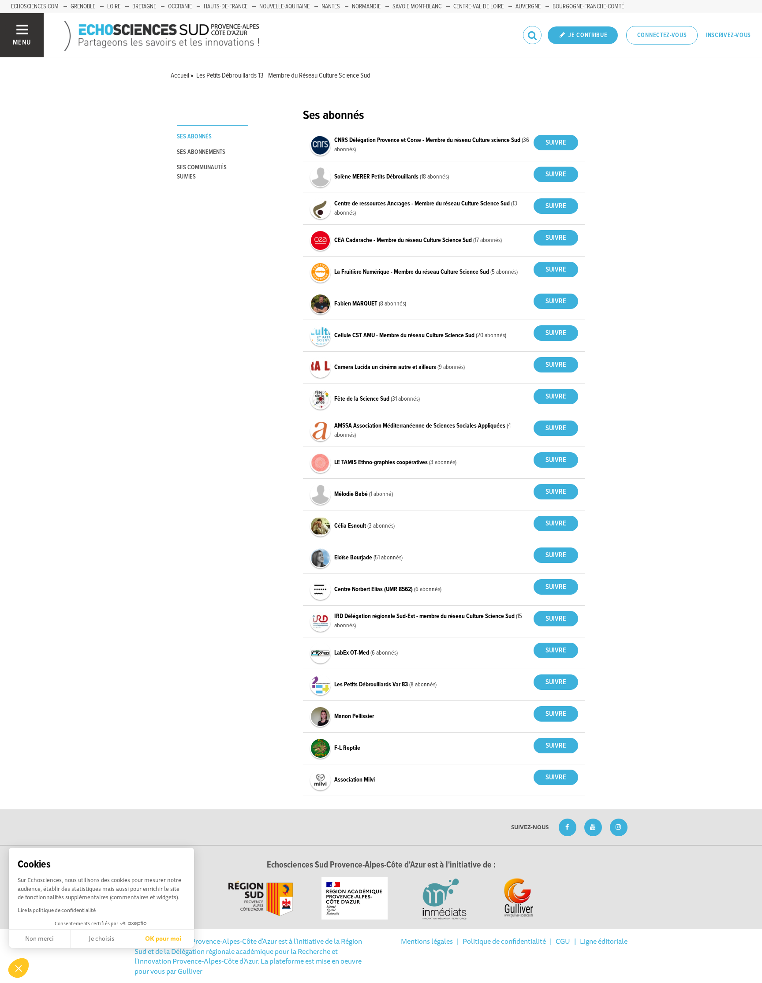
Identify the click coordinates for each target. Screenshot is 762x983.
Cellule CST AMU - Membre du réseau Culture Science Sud (405, 335)
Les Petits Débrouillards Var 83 (371, 685)
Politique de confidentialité (504, 941)
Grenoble (83, 7)
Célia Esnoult (350, 526)
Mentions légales (427, 941)
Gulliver (190, 971)
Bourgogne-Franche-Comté (588, 7)
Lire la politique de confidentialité (57, 910)
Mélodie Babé (351, 494)
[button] (18, 968)
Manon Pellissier (354, 716)
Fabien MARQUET (356, 304)
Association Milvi (354, 780)
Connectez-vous (662, 35)
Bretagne (144, 7)
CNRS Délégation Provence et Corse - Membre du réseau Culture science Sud (428, 140)
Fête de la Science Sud (362, 399)
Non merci (39, 938)
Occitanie (180, 7)
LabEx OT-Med (352, 653)
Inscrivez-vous (728, 35)
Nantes (330, 7)
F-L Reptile (347, 748)
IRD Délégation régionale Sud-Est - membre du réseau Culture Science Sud (425, 616)
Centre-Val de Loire (478, 7)
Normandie (366, 7)
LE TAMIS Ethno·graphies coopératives (381, 462)
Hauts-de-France (225, 7)
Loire (113, 7)
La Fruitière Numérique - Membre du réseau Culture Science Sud (412, 272)
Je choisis (101, 938)
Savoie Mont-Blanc (416, 7)
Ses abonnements (201, 152)
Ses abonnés (194, 137)
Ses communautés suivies (202, 172)
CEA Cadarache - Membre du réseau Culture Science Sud (403, 240)
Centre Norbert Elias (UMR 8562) (374, 589)
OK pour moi (163, 938)
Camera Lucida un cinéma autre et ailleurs (385, 367)
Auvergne (528, 7)
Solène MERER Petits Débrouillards (377, 177)
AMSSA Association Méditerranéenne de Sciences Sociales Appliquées (420, 426)
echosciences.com (35, 7)
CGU (563, 941)
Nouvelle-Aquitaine (284, 7)
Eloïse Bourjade (354, 558)
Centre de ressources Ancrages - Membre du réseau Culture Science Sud (422, 204)
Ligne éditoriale (604, 941)
